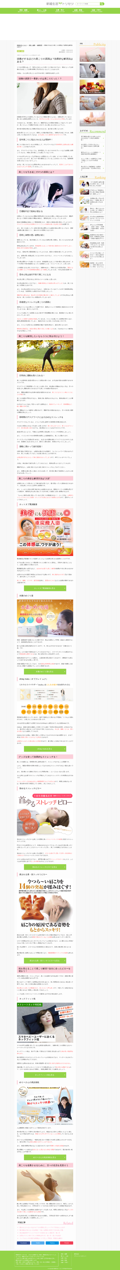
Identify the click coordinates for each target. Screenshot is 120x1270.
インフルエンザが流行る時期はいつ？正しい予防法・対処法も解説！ (41, 1238)
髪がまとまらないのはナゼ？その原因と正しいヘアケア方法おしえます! (42, 1227)
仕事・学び (60, 10)
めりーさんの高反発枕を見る (44, 1157)
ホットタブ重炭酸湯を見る (44, 588)
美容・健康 (23, 10)
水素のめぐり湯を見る (44, 672)
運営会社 (76, 1254)
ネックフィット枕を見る (44, 1075)
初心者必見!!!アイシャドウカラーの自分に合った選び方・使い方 (40, 1233)
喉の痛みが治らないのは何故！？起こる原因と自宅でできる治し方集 (41, 1230)
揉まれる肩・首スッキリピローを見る (45, 961)
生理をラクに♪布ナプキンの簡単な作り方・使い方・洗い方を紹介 (40, 1235)
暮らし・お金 (41, 10)
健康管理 (39, 45)
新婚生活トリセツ (22, 45)
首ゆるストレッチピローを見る (44, 867)
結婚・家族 (78, 10)
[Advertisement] (60, 27)
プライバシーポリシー (80, 1256)
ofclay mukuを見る (44, 749)
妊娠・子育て (96, 10)
